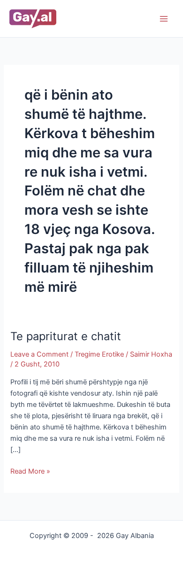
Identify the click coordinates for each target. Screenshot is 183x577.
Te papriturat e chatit (65, 336)
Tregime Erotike (99, 354)
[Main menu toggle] (164, 19)
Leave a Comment (39, 354)
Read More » (30, 471)
